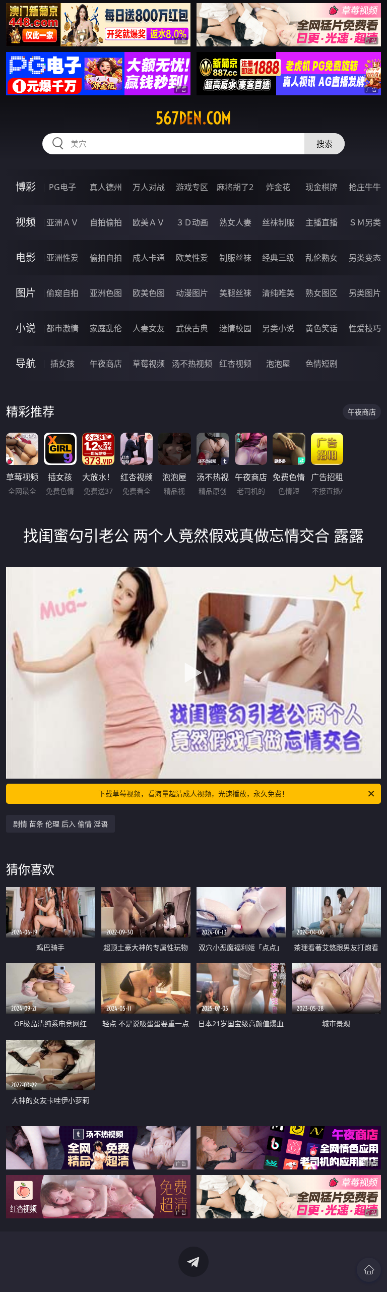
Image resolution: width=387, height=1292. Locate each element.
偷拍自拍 (106, 257)
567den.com (193, 118)
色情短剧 (321, 363)
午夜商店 (106, 363)
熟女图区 (321, 293)
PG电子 (62, 187)
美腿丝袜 (235, 293)
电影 (26, 257)
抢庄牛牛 (365, 187)
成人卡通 (149, 257)
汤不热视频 (192, 363)
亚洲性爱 (62, 257)
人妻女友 (149, 328)
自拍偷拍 (106, 222)
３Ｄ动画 (192, 222)
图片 (26, 293)
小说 (26, 328)
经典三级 (278, 257)
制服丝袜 (235, 257)
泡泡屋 (278, 363)
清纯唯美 (278, 293)
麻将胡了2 (235, 187)
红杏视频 (235, 363)
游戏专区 (192, 187)
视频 (26, 222)
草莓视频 (149, 363)
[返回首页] (369, 1270)
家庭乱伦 (106, 328)
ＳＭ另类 (365, 222)
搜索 (324, 143)
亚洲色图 (106, 293)
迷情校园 (235, 328)
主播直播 (321, 222)
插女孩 (62, 363)
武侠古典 (192, 328)
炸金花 (278, 187)
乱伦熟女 (321, 257)
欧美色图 (149, 293)
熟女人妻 (235, 222)
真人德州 (106, 187)
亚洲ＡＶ (62, 222)
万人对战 (149, 187)
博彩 (26, 187)
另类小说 (278, 328)
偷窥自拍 (62, 293)
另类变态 (365, 257)
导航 (26, 363)
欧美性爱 (192, 257)
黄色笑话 (321, 328)
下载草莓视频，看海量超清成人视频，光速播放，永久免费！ (193, 793)
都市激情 (62, 328)
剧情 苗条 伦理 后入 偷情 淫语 (60, 824)
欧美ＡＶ (149, 222)
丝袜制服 (278, 222)
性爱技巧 (365, 328)
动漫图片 (192, 293)
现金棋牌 (321, 187)
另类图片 (365, 293)
